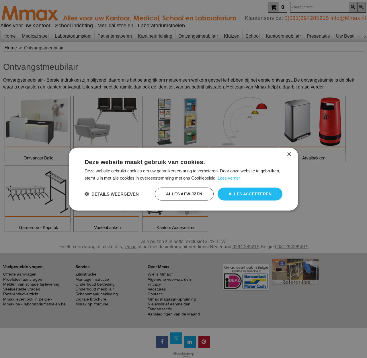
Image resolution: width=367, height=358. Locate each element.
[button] (112, 193)
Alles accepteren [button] (250, 194)
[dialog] (183, 179)
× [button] (289, 154)
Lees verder (229, 178)
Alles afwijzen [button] (184, 194)
